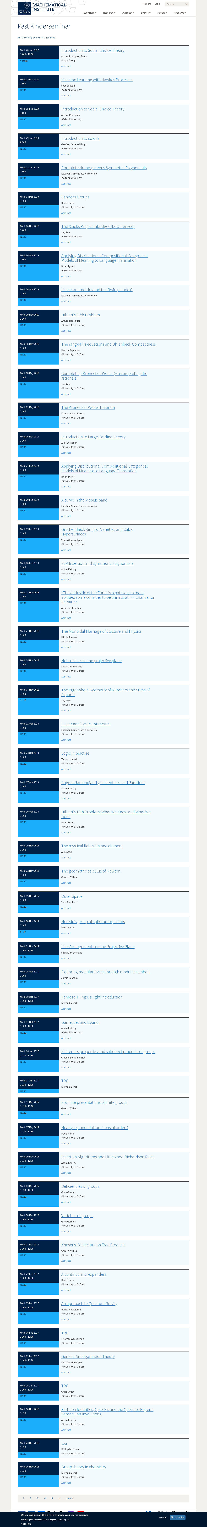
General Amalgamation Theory (88, 1356)
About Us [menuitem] (179, 12)
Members (146, 3)
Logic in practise (75, 753)
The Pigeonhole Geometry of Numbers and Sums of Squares (105, 692)
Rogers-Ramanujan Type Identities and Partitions (103, 782)
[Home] (49, 3)
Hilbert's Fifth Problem (80, 314)
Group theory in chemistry (83, 1466)
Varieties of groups (77, 1215)
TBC (64, 1080)
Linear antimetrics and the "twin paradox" (97, 289)
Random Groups (75, 197)
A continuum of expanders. (84, 1274)
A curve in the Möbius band (84, 500)
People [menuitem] (161, 12)
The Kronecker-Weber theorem (88, 407)
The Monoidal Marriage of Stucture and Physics (101, 631)
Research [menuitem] (108, 12)
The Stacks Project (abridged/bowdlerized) (98, 226)
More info (26, 1523)
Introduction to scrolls (80, 138)
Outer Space (71, 896)
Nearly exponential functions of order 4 (94, 1127)
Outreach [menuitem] (127, 12)
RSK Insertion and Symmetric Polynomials (97, 563)
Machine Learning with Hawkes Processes (97, 79)
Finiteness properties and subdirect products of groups (108, 1051)
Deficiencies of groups (80, 1186)
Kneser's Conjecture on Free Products (93, 1244)
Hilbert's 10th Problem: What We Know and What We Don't (106, 814)
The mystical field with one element (92, 845)
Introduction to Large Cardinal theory (93, 436)
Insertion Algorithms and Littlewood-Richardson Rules (107, 1156)
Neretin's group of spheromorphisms (93, 921)
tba (64, 1443)
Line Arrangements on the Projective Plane (98, 946)
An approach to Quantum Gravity (89, 1303)
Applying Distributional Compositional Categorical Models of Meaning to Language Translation (104, 258)
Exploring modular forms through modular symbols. (106, 971)
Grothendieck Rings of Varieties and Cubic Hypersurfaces (97, 532)
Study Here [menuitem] (88, 12)
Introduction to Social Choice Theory (92, 50)
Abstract (66, 66)
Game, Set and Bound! (80, 1022)
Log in (157, 3)
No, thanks (177, 1517)
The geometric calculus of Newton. (91, 871)
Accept (162, 1517)
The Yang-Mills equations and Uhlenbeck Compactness (108, 344)
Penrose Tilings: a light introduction (92, 997)
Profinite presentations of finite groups (94, 1102)
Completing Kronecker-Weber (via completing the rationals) (104, 376)
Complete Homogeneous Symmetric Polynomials (104, 167)
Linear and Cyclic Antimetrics (86, 723)
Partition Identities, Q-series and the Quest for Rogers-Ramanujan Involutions (107, 1412)
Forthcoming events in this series (36, 37)
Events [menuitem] (145, 12)
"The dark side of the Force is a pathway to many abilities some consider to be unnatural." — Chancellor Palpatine (107, 597)
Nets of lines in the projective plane (91, 660)
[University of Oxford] (24, 3)
